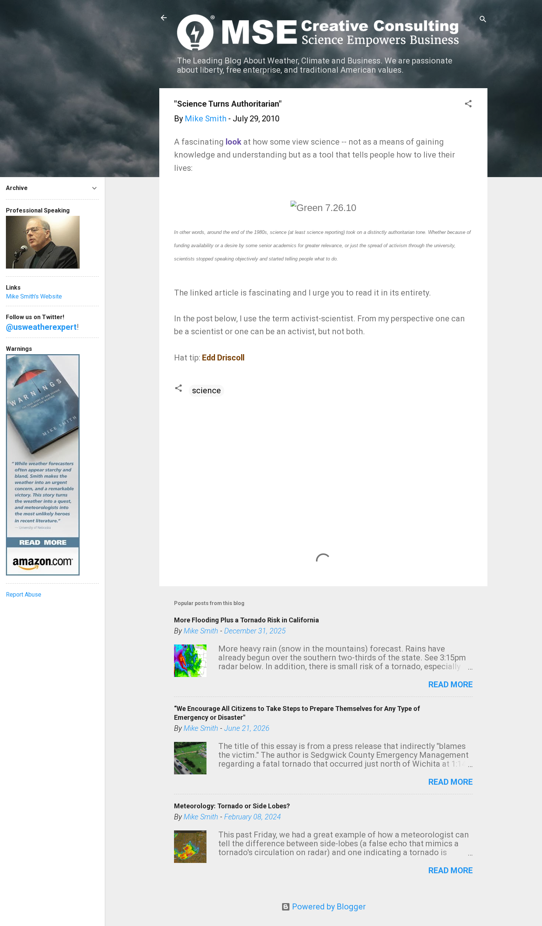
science (206, 390)
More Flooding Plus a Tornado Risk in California (246, 620)
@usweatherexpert (41, 327)
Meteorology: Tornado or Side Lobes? (232, 806)
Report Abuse (23, 594)
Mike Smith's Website (34, 296)
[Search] (483, 20)
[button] (468, 104)
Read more (450, 684)
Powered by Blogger (328, 906)
